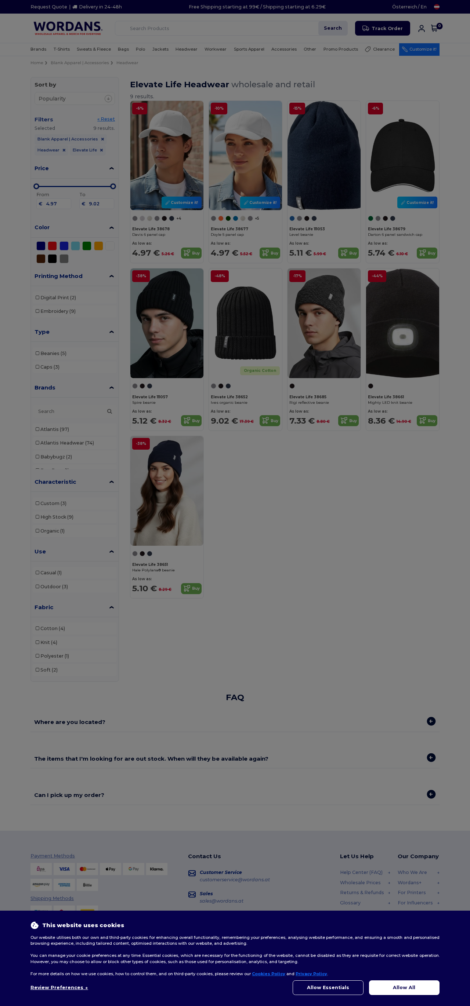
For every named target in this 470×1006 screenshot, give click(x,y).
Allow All (404, 987)
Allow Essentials (328, 987)
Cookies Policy (268, 973)
